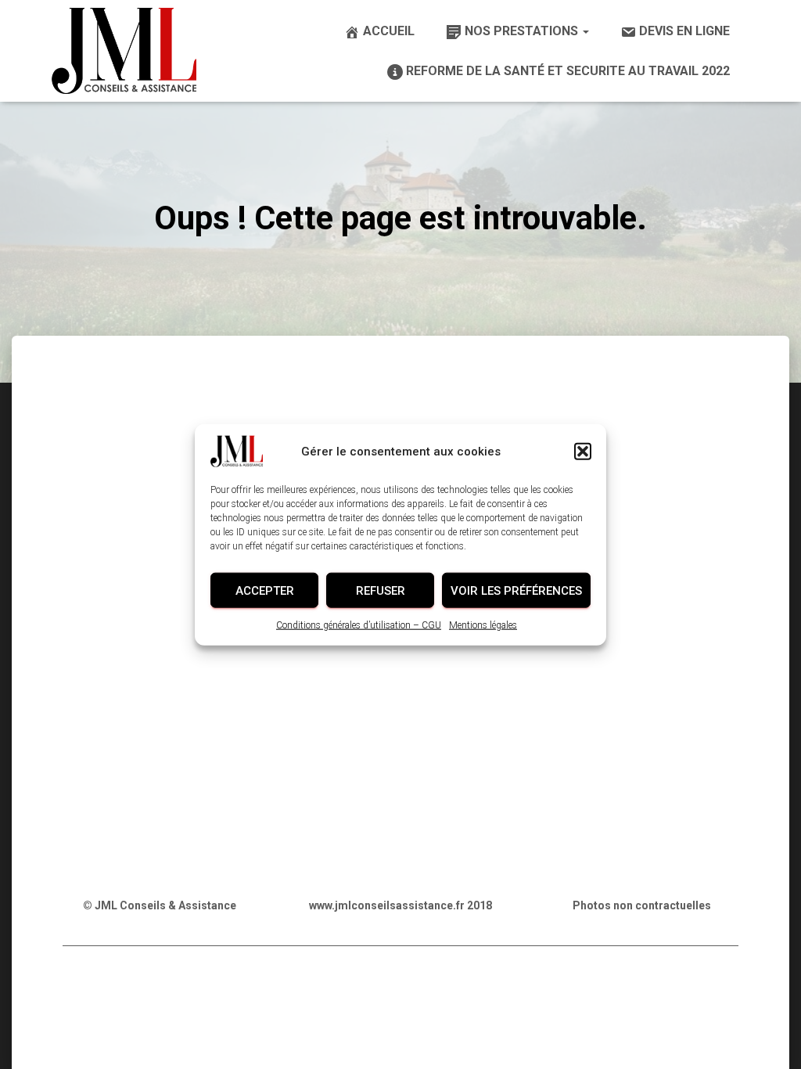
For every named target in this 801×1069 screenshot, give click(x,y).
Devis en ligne (684, 30)
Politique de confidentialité (226, 996)
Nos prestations (523, 30)
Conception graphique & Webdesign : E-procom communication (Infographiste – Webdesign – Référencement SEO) (401, 1035)
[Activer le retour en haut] (770, 1037)
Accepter (264, 590)
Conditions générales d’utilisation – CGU (358, 625)
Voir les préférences (516, 590)
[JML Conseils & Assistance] (124, 51)
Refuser (380, 590)
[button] (583, 451)
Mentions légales (483, 625)
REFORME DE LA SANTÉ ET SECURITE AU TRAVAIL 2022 (568, 70)
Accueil (389, 30)
